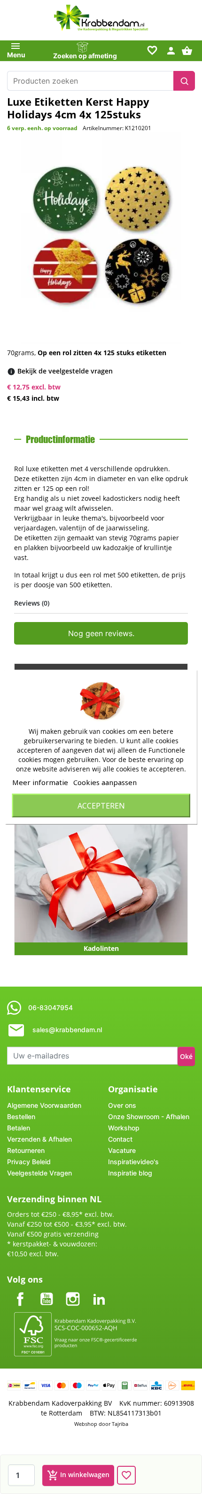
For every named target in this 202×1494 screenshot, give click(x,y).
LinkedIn (99, 1291)
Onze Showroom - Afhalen (148, 1116)
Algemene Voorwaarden (44, 1105)
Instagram (72, 1291)
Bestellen (21, 1116)
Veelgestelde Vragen (39, 1173)
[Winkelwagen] (188, 50)
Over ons (122, 1105)
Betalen (18, 1128)
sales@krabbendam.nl (67, 1030)
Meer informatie (40, 782)
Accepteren (101, 806)
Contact (120, 1139)
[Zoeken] (184, 81)
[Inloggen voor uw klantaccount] (171, 50)
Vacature (122, 1150)
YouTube (46, 1291)
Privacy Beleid (29, 1162)
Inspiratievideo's (133, 1162)
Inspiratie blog (130, 1173)
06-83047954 (50, 1008)
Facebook (20, 1291)
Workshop (124, 1128)
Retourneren (26, 1150)
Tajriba (120, 1423)
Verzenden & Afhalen (39, 1139)
